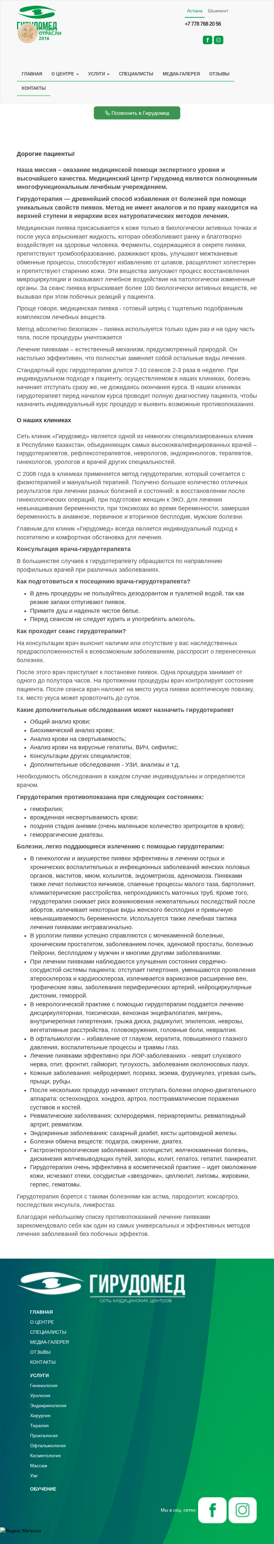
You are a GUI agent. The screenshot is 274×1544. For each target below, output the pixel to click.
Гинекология (43, 1385)
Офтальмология (48, 1445)
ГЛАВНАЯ (32, 73)
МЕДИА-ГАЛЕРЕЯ (181, 73)
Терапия (39, 1425)
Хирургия (40, 1415)
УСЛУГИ (97, 73)
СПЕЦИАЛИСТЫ (136, 73)
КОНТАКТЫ (34, 88)
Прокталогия (44, 1435)
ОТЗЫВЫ (219, 73)
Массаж (38, 1465)
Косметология (45, 1455)
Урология (40, 1395)
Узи (33, 1475)
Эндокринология (48, 1405)
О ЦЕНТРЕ (63, 73)
